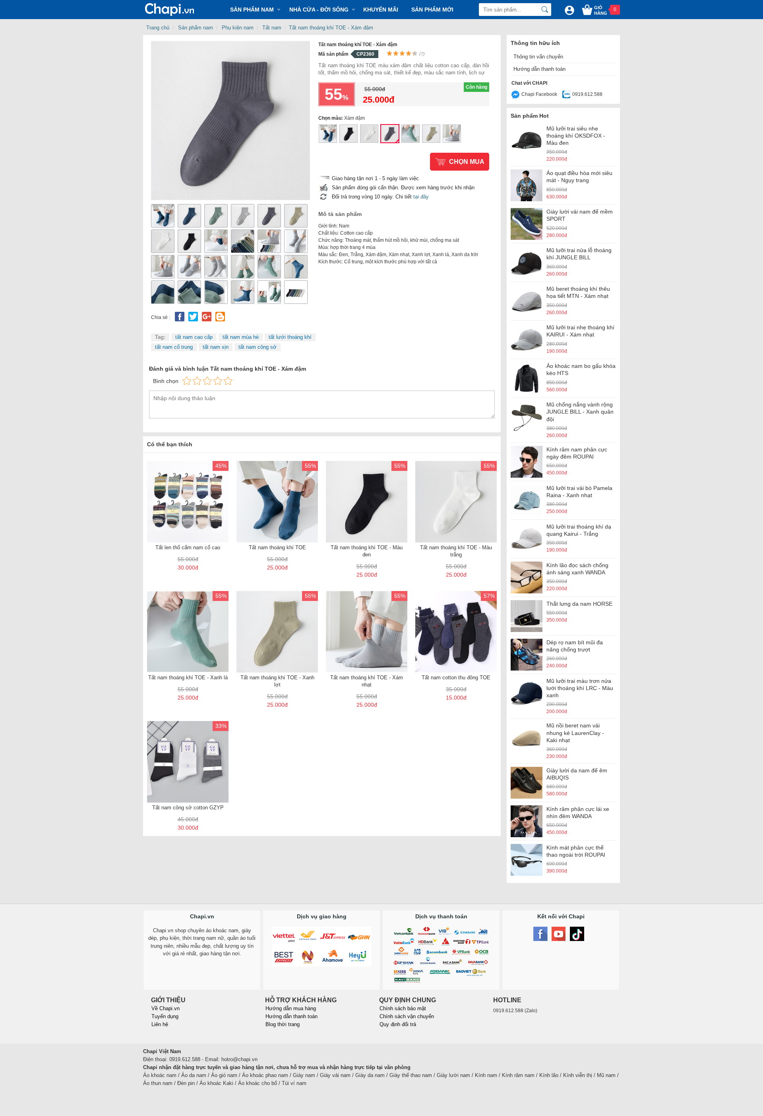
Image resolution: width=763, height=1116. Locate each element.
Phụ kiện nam (238, 28)
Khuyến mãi (380, 9)
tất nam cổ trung (174, 347)
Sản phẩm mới (432, 9)
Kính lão (548, 1075)
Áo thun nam (157, 1083)
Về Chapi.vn (165, 1008)
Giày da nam (370, 1075)
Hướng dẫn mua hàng (290, 1008)
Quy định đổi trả (398, 1024)
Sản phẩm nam (195, 28)
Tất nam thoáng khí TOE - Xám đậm (331, 28)
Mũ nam (606, 1075)
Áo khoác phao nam (265, 1075)
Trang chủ (157, 28)
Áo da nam (193, 1075)
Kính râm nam (518, 1075)
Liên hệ (159, 1024)
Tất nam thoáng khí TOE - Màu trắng (369, 133)
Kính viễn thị (577, 1075)
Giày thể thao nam (410, 1075)
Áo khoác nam (159, 1075)
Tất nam (271, 28)
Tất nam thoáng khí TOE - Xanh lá (410, 133)
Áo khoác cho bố (257, 1083)
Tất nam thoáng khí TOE (328, 133)
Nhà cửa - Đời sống (319, 9)
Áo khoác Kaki (216, 1083)
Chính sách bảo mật (403, 1008)
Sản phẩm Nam (252, 9)
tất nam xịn (216, 347)
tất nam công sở (257, 347)
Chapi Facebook (539, 94)
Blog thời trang (282, 1024)
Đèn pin (186, 1083)
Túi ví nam (294, 1083)
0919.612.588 (587, 94)
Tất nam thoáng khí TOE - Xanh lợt (431, 133)
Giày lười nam (453, 1075)
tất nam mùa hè (241, 337)
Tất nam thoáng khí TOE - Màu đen (348, 133)
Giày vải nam (335, 1075)
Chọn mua (466, 161)
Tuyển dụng (164, 1016)
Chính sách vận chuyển (407, 1016)
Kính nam (486, 1075)
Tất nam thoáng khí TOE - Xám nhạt (452, 133)
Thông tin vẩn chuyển (538, 57)
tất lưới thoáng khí (290, 337)
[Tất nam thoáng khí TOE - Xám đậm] (230, 120)
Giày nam (304, 1075)
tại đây (421, 197)
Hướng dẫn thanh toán (539, 69)
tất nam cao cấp (194, 337)
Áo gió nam (224, 1075)
